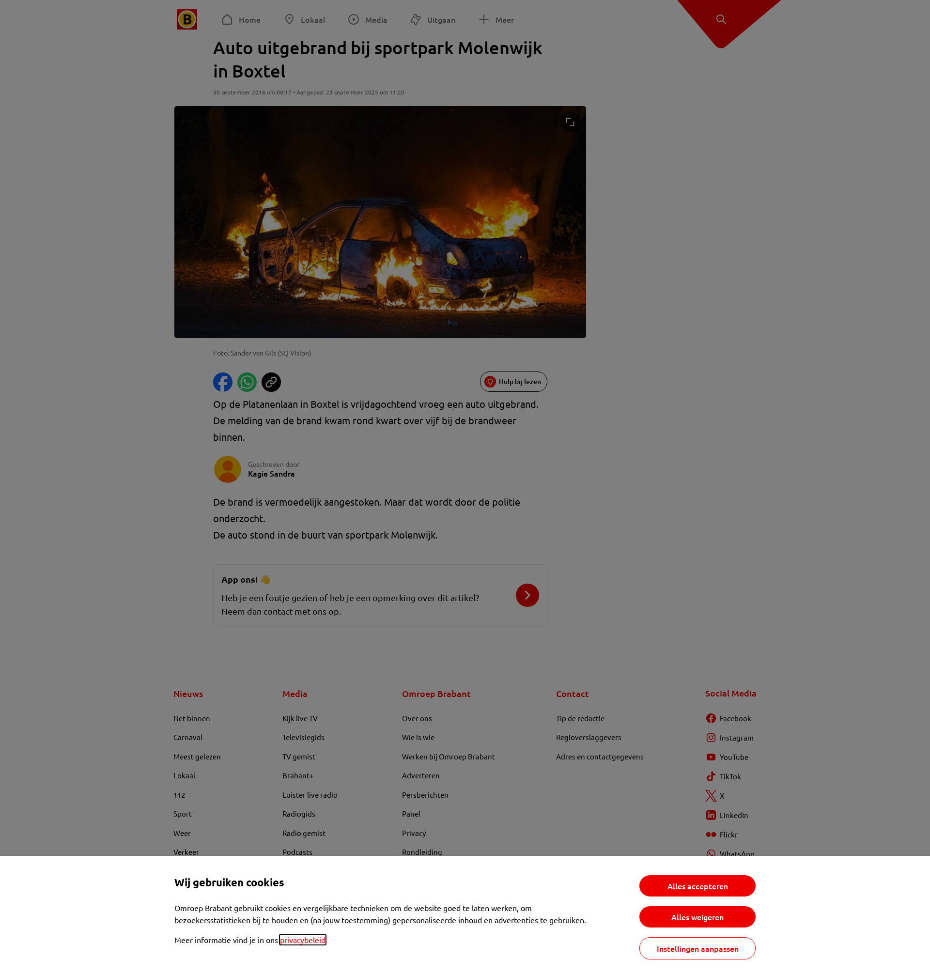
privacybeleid (303, 939)
